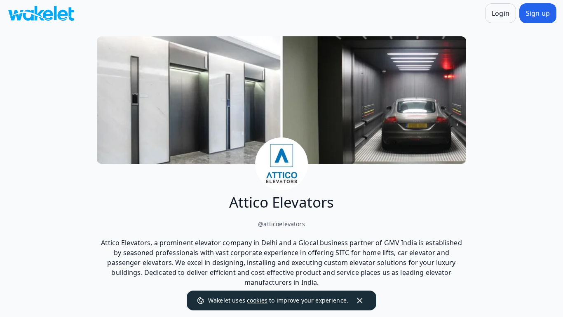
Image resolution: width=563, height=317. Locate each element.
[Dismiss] (359, 300)
